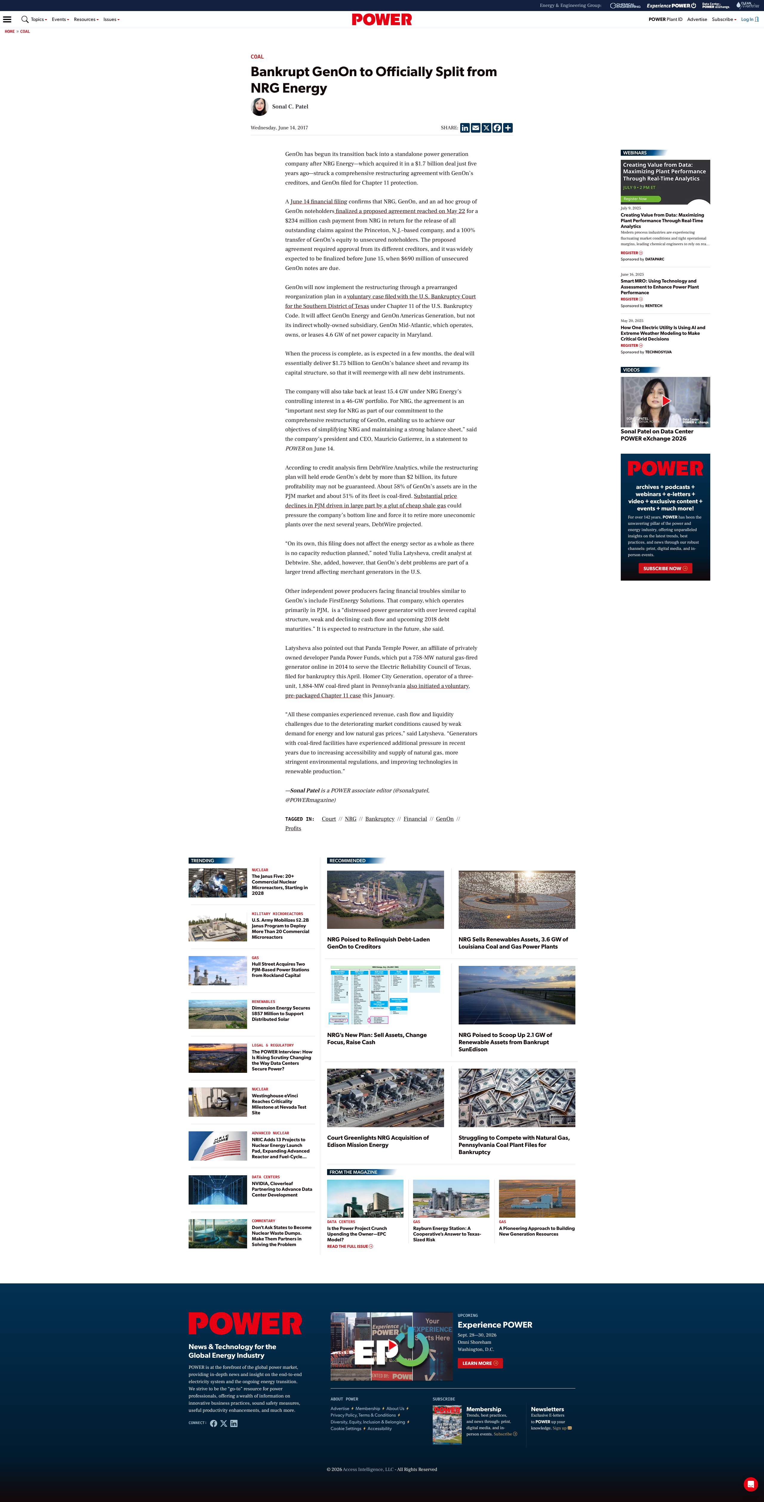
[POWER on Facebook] (213, 1423)
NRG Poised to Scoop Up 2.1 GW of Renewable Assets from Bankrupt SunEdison (505, 1042)
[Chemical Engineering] (625, 6)
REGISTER (630, 252)
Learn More (478, 1363)
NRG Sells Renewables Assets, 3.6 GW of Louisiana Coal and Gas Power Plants (513, 942)
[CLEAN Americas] (748, 5)
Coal (25, 31)
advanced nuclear (270, 1133)
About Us (395, 1408)
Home (10, 31)
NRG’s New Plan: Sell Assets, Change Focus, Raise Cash (377, 1038)
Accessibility (380, 1428)
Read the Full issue (348, 1246)
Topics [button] (38, 19)
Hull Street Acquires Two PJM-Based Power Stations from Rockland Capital (280, 969)
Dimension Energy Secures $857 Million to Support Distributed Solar (281, 1013)
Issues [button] (110, 19)
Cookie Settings (346, 1428)
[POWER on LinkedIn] (234, 1423)
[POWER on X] (224, 1423)
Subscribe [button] (723, 19)
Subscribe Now (662, 568)
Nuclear (260, 870)
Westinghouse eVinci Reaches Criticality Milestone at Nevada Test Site (279, 1104)
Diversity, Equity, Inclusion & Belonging (368, 1422)
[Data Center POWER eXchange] (716, 6)
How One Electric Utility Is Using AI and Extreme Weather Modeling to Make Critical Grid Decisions (663, 333)
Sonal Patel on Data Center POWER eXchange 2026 (657, 434)
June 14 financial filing (318, 201)
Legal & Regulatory (273, 1045)
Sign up (560, 1428)
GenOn (445, 819)
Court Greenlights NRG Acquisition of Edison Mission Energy (378, 1140)
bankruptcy (380, 819)
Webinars (635, 152)
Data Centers (266, 1177)
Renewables (263, 1002)
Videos (631, 369)
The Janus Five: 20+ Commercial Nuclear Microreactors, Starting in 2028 (280, 884)
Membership (367, 1408)
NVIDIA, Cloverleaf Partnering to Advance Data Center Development (282, 1189)
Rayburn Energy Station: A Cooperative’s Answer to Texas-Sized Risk (447, 1233)
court (329, 819)
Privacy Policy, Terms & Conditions (363, 1415)
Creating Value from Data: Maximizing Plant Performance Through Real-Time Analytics (662, 220)
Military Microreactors (277, 914)
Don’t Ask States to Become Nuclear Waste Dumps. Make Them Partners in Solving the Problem (282, 1236)
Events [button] (59, 19)
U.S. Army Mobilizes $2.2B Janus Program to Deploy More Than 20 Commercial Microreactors (280, 928)
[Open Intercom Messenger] (751, 1484)
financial (415, 819)
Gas (255, 958)
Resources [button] (85, 19)
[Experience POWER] (671, 6)
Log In (747, 19)
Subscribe (503, 1434)
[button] (7, 19)
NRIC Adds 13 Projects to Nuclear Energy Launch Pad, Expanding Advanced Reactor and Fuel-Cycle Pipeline (281, 1150)
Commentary (263, 1221)
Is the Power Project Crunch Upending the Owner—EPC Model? (357, 1233)
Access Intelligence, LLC (368, 1470)
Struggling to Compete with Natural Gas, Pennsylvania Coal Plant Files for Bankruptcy (514, 1144)
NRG (350, 819)
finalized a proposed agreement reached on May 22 (400, 211)
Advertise (697, 19)
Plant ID (666, 19)
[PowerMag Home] (382, 19)
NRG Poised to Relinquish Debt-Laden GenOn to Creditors (378, 942)
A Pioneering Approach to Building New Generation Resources (537, 1231)
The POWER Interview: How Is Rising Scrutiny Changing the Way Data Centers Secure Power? (282, 1060)
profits (293, 828)
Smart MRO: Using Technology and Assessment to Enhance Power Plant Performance (660, 286)
